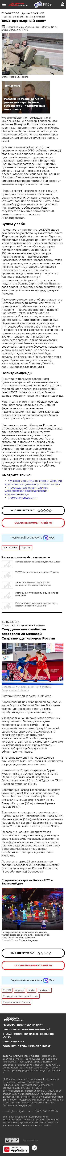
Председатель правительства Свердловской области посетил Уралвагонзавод (26, 491)
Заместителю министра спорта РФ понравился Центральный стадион (33, 583)
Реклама (9, 1024)
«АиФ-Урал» (11, 940)
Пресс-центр (11, 1029)
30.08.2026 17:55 (10, 622)
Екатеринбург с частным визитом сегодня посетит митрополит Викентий (36, 604)
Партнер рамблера (30, 1140)
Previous (5, 906)
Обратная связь (13, 1041)
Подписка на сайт (30, 1024)
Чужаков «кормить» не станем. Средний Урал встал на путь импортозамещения (33, 482)
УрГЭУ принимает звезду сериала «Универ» (37, 572)
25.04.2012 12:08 (10, 13)
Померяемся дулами (22, 497)
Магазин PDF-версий (36, 1029)
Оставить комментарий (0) (33, 522)
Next (59, 906)
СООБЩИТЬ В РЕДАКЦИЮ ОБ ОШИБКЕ (26, 1046)
